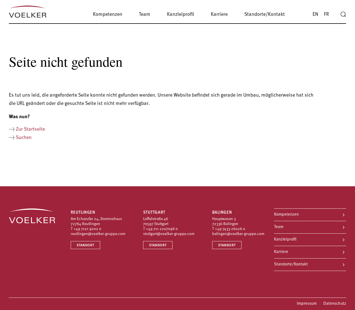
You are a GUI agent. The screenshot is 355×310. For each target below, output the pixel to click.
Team (278, 227)
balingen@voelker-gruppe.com (238, 234)
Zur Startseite (30, 129)
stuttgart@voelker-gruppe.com (168, 234)
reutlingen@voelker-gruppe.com (98, 234)
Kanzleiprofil (285, 239)
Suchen (24, 137)
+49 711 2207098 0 (162, 229)
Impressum (307, 304)
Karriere (281, 252)
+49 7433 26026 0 (230, 229)
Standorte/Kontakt (291, 264)
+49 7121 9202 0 (87, 229)
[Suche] (343, 14)
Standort (85, 245)
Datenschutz (334, 304)
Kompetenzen (286, 215)
